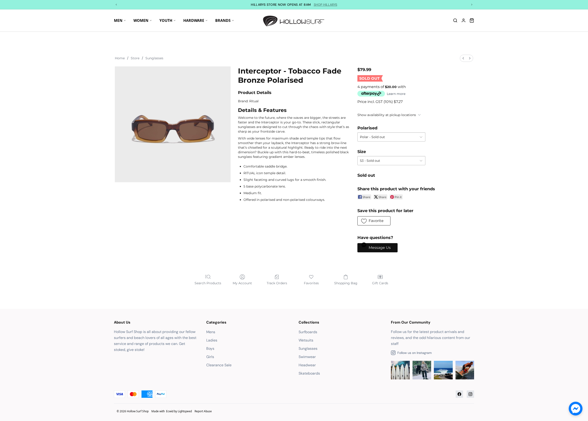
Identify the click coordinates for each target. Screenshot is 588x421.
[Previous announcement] (116, 4)
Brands (223, 20)
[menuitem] (463, 58)
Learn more (396, 94)
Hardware (193, 20)
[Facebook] (459, 394)
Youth (165, 20)
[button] (373, 220)
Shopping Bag (345, 283)
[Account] (463, 20)
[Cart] (471, 20)
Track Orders (277, 283)
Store (135, 58)
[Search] (455, 20)
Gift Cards (380, 283)
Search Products (208, 283)
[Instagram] (470, 394)
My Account (242, 283)
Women (140, 20)
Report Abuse (203, 411)
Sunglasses (154, 58)
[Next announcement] (471, 4)
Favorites (311, 283)
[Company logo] (294, 20)
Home (120, 58)
